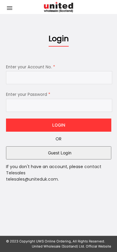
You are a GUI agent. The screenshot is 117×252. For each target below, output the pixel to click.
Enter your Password (28, 94)
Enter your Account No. (30, 67)
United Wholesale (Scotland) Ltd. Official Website (71, 246)
